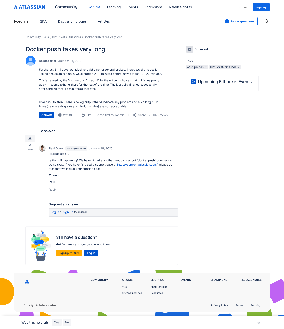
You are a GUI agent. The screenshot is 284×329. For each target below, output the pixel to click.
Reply (53, 189)
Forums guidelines (131, 292)
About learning (159, 286)
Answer (46, 114)
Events (132, 7)
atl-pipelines (195, 67)
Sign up (261, 7)
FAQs (124, 286)
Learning (114, 7)
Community (66, 7)
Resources (157, 292)
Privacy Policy (219, 305)
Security (255, 305)
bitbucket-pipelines (223, 67)
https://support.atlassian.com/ (137, 164)
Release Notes (180, 7)
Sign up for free (69, 253)
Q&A (43, 21)
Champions (154, 7)
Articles (104, 21)
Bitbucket (58, 37)
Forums (94, 7)
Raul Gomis (56, 148)
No (67, 322)
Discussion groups (73, 21)
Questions (74, 37)
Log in (242, 7)
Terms (239, 305)
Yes (56, 322)
